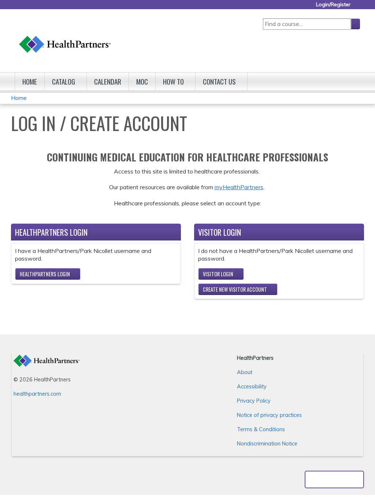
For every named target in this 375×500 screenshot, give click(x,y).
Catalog (63, 81)
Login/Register (333, 4)
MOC (142, 81)
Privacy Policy (254, 401)
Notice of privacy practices (269, 415)
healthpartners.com (37, 394)
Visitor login (218, 274)
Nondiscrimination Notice (267, 443)
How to (173, 81)
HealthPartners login (45, 274)
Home (29, 81)
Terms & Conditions (261, 429)
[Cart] (358, 7)
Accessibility (252, 386)
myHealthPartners (239, 187)
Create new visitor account (235, 289)
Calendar (107, 81)
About (244, 372)
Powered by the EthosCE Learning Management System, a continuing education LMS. (334, 479)
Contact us (219, 81)
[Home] (65, 37)
